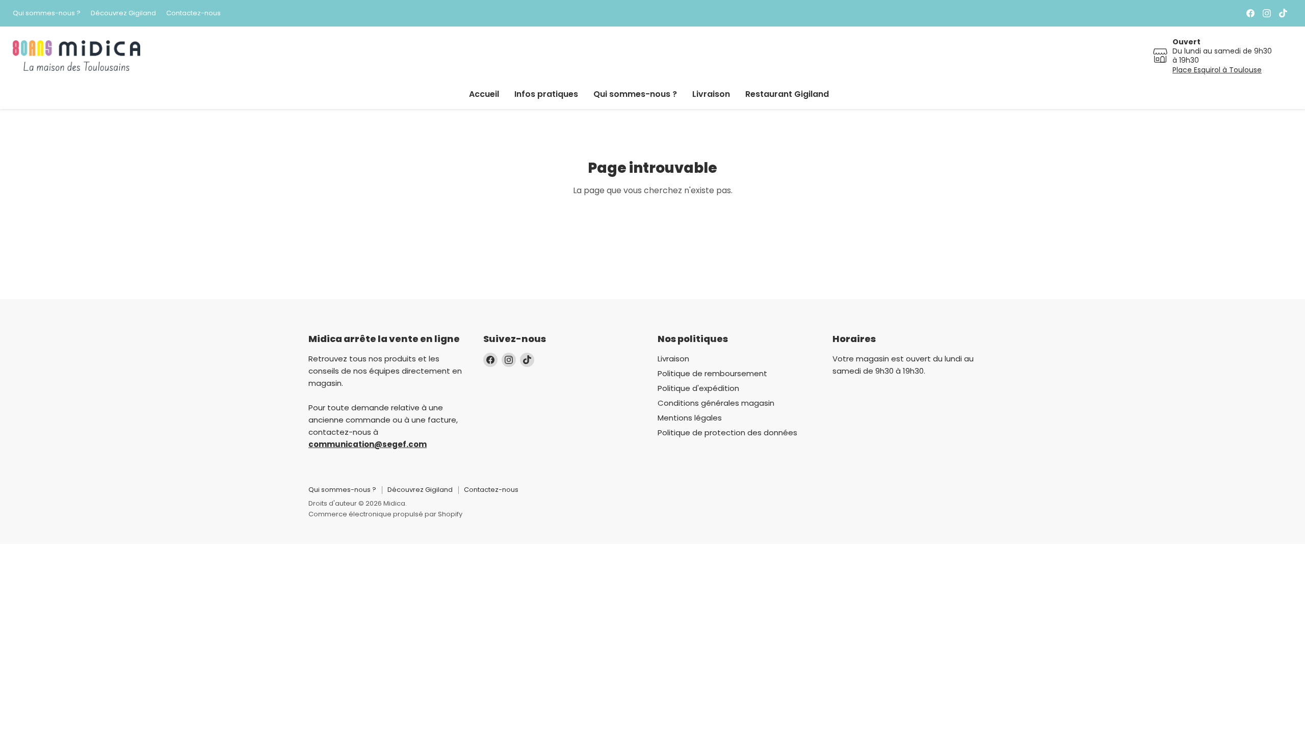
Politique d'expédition (698, 388)
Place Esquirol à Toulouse (1217, 70)
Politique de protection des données (727, 432)
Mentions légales (690, 417)
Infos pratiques (546, 94)
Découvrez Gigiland (123, 13)
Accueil (484, 94)
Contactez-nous (193, 13)
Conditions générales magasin (716, 403)
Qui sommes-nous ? (47, 13)
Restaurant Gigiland (787, 94)
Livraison (711, 94)
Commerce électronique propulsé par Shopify (385, 514)
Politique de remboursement (712, 373)
